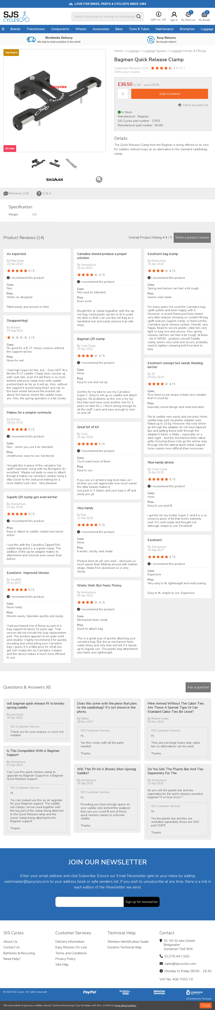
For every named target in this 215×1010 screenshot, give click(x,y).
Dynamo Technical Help (125, 947)
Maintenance (165, 29)
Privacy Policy (65, 959)
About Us (10, 941)
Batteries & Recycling (19, 953)
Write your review (127, 72)
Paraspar (207, 998)
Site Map (61, 964)
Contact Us (11, 947)
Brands (15, 29)
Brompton (187, 29)
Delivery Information (69, 941)
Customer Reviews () (131, 68)
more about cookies (125, 1005)
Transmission (35, 29)
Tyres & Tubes (139, 29)
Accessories (101, 29)
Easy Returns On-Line (71, 947)
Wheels (81, 29)
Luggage (207, 29)
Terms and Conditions (71, 953)
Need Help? (12, 959)
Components (60, 29)
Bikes (119, 29)
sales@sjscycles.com (180, 963)
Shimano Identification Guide (128, 941)
